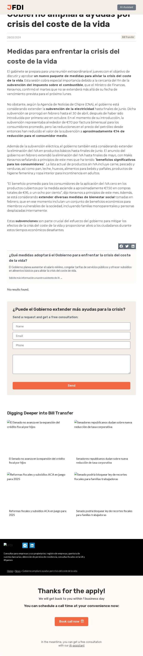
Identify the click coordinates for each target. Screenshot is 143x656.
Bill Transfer (128, 37)
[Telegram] (25, 545)
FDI (18, 7)
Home (10, 570)
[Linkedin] (32, 545)
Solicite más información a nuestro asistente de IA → (36, 277)
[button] (121, 246)
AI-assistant (77, 645)
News (17, 570)
